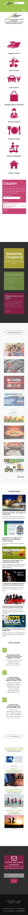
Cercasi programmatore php (14, 770)
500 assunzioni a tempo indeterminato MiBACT (14, 749)
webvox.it (11, 911)
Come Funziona (11, 901)
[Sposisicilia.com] (20, 911)
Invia (5, 210)
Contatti (17, 902)
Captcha (5, 201)
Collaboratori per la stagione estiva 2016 (14, 790)
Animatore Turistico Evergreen (14, 811)
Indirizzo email (7, 195)
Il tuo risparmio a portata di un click (7, 3)
